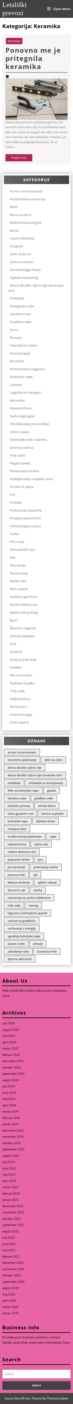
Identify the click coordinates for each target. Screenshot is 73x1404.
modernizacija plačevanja (24, 836)
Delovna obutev (22, 262)
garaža (51, 790)
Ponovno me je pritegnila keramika (33, 58)
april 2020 (9, 1300)
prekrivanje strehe (45, 867)
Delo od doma (20, 254)
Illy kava (16, 337)
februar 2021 (11, 1256)
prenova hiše (16, 875)
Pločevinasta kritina (24, 471)
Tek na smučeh (21, 675)
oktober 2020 (11, 1275)
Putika (14, 534)
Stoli (13, 643)
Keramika (14, 41)
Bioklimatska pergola (25, 222)
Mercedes (17, 400)
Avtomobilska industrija (27, 199)
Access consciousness (26, 191)
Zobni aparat (19, 722)
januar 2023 (10, 1200)
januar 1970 (10, 1313)
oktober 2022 (11, 1219)
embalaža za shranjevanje (46, 783)
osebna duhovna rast (22, 852)
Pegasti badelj (20, 463)
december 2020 (13, 1263)
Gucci (14, 329)
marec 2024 (10, 1111)
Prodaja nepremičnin (25, 518)
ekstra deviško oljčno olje (24, 767)
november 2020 (13, 1269)
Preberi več (21, 158)
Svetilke (16, 667)
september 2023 (13, 1149)
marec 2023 (10, 1187)
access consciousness (22, 752)
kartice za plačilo (52, 813)
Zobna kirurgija (21, 714)
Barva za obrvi (20, 215)
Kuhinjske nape (21, 376)
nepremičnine (17, 844)
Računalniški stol (22, 549)
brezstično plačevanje (22, 760)
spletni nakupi (47, 882)
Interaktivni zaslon (23, 345)
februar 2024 (11, 1118)
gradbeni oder (43, 798)
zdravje (38, 944)
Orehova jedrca (21, 447)
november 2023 (13, 1137)
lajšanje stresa (45, 821)
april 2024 (9, 1105)
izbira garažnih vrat (20, 813)
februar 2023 (11, 1193)
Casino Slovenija (22, 238)
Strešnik (16, 651)
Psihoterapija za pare (25, 526)
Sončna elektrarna (23, 604)
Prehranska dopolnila (26, 510)
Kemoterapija (20, 353)
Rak (12, 557)
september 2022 (13, 1225)
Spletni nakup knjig (24, 612)
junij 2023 (9, 1168)
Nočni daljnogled (22, 416)
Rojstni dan (18, 581)
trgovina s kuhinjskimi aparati (27, 913)
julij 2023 (8, 1162)
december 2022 (13, 1206)
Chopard (16, 246)
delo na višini (53, 760)
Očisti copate (19, 432)
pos (40, 859)
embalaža (14, 783)
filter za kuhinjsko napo (23, 790)
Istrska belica (46, 806)
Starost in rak (16, 890)
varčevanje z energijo (22, 928)
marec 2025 (10, 1048)
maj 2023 (8, 1174)
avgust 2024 (10, 1080)
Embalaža (17, 298)
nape (53, 836)
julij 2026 (8, 1023)
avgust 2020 (10, 1288)
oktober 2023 (11, 1143)
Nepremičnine (21, 408)
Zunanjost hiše (47, 951)
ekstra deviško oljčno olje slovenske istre (35, 775)
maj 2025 (8, 1036)
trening (33, 905)
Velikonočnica (20, 699)
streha (37, 890)
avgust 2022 (10, 1231)
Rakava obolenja (19, 882)
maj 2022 (8, 1250)
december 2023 (13, 1130)
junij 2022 (9, 1244)
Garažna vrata (20, 314)
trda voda (14, 905)
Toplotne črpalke (22, 683)
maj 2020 (8, 1294)
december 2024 (13, 1061)
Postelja (16, 502)
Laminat (16, 384)
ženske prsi (18, 706)
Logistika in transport (25, 392)
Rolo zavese (19, 589)
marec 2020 (10, 1307)
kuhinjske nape (18, 821)
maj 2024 (8, 1099)
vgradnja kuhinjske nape (24, 936)
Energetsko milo (22, 306)
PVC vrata (17, 541)
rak (35, 875)
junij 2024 (9, 1092)
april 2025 (9, 1042)
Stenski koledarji (22, 636)
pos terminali (16, 867)
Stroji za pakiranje (23, 659)
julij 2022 (8, 1237)
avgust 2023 (10, 1156)
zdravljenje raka (18, 951)
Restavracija (19, 573)
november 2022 (13, 1212)
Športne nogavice (23, 628)
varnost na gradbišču (22, 921)
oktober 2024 (11, 1067)
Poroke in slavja (21, 486)
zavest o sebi (16, 944)
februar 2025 (11, 1055)
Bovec (14, 230)
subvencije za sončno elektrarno (29, 898)
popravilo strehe (19, 859)
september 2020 (13, 1282)
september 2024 (13, 1073)
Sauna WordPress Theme (23, 1398)
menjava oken (17, 829)
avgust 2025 (10, 1029)
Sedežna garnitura (23, 596)
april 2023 (9, 1181)
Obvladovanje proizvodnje (29, 424)
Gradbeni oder (21, 322)
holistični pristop (19, 806)
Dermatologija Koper (25, 269)
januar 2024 (10, 1124)
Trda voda (17, 691)
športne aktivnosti (20, 959)
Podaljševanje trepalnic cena (31, 479)
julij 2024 (8, 1086)
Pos (12, 494)
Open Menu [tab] (62, 9)
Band (14, 207)
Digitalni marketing (24, 277)
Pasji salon (17, 455)
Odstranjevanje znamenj (28, 439)
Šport (14, 620)
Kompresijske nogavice (27, 369)
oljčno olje (41, 844)
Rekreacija (18, 565)
